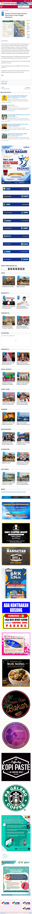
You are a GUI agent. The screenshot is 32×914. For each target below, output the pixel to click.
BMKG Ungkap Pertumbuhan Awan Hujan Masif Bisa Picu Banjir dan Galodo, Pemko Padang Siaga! (23, 483)
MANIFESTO (5, 293)
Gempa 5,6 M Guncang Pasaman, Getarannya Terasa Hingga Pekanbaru (16, 15)
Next (2, 282)
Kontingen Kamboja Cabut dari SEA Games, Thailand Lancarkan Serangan (23, 403)
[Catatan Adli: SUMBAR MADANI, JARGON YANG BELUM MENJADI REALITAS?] (23, 457)
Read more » (8, 102)
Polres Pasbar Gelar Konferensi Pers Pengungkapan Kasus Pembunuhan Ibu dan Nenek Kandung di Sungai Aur (8, 443)
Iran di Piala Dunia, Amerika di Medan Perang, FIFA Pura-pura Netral (8, 403)
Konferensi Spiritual (21, 383)
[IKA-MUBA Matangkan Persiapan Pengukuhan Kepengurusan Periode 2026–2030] (8, 321)
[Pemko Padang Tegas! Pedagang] (8, 357)
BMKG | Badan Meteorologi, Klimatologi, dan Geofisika (14, 492)
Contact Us (5, 857)
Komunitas (5, 313)
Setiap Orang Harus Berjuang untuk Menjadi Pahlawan (22, 307)
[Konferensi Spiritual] (23, 377)
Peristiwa (6, 81)
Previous (30, 282)
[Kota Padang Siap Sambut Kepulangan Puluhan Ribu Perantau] (23, 357)
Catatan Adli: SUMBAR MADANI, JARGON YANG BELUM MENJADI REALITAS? (23, 463)
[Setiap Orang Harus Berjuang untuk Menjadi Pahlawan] (23, 301)
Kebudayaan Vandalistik (8, 383)
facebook (27, 1)
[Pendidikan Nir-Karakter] (8, 281)
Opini (3, 273)
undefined (16, 98)
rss (31, 1)
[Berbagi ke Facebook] (6, 83)
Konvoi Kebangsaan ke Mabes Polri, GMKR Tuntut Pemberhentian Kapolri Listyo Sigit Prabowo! (23, 327)
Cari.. (30, 7)
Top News (7, 497)
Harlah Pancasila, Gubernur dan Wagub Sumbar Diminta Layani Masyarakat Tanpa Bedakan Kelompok (8, 307)
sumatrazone (3, 913)
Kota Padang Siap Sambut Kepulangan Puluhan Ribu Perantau (23, 363)
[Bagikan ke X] (4, 83)
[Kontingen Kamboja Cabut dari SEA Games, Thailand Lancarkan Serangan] (23, 397)
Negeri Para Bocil (21, 286)
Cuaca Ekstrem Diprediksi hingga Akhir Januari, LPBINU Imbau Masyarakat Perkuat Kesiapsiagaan (8, 483)
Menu (1, 6)
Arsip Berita (16, 497)
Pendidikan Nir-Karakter (8, 286)
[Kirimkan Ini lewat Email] (2, 83)
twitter (25, 1)
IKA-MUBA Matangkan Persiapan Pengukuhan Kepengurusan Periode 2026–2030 (7, 327)
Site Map (4, 854)
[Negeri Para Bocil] (23, 281)
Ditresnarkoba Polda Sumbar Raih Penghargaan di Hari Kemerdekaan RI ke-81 (23, 443)
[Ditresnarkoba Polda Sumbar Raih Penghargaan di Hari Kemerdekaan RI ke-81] (23, 437)
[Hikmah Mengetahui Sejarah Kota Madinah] (8, 457)
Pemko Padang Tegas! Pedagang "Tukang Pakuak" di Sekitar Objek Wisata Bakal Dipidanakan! (8, 363)
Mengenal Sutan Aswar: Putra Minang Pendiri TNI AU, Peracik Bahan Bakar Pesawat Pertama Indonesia (8, 423)
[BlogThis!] (3, 83)
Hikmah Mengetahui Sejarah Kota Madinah (7, 463)
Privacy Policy (5, 856)
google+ (29, 1)
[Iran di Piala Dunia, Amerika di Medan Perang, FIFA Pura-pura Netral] (8, 397)
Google (30, 913)
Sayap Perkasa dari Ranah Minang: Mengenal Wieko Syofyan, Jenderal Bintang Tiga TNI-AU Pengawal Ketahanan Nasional (23, 423)
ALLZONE (25, 497)
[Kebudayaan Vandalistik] (8, 377)
